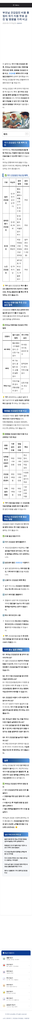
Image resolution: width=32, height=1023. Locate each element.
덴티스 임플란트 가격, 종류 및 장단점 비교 (15, 872)
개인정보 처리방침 (18, 1018)
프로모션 (19, 562)
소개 (4, 1018)
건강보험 (12, 73)
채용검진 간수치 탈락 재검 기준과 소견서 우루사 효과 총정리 (15, 846)
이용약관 (26, 1018)
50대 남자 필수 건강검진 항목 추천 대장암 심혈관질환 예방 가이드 (16, 865)
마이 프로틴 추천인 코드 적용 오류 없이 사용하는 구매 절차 (15, 859)
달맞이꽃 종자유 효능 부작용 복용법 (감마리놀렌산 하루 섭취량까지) (15, 840)
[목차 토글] (26, 133)
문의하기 (9, 1018)
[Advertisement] (16, 44)
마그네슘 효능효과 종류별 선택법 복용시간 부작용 (15, 853)
